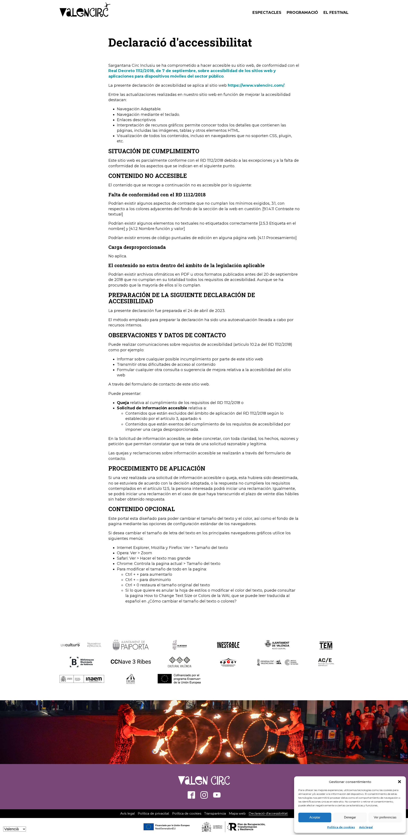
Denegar (350, 817)
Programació (302, 12)
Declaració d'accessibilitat (268, 813)
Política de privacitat (153, 813)
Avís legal (366, 827)
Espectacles (266, 12)
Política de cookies (341, 827)
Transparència (215, 813)
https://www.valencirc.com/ (256, 85)
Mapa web (237, 813)
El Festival (335, 12)
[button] (399, 782)
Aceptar (314, 817)
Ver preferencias (385, 817)
